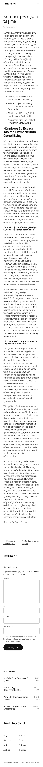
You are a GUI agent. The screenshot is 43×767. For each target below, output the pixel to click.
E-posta (6, 616)
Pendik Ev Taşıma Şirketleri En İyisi (16, 698)
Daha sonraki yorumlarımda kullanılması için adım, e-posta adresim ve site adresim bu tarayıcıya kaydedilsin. (21, 639)
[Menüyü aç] (38, 3)
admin (13, 27)
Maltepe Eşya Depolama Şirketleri (12, 688)
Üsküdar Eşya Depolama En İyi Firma (16, 679)
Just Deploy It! (10, 3)
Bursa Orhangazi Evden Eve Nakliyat (14, 707)
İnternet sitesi (8, 626)
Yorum (6, 578)
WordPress (36, 762)
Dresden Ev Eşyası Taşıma (15, 522)
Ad (4, 606)
